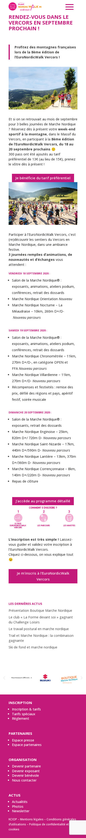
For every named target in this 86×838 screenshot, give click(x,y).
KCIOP (13, 819)
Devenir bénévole (25, 775)
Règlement (20, 718)
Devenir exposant (26, 771)
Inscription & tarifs (26, 709)
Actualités (19, 801)
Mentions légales (31, 819)
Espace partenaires (27, 744)
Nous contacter (24, 780)
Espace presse (23, 740)
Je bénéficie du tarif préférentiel (43, 177)
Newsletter (20, 811)
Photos (17, 806)
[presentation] (4, 678)
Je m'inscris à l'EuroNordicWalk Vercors (43, 576)
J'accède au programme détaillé (43, 501)
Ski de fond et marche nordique (33, 647)
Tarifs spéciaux (23, 714)
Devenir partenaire (26, 766)
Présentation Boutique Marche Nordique (40, 610)
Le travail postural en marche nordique (39, 629)
